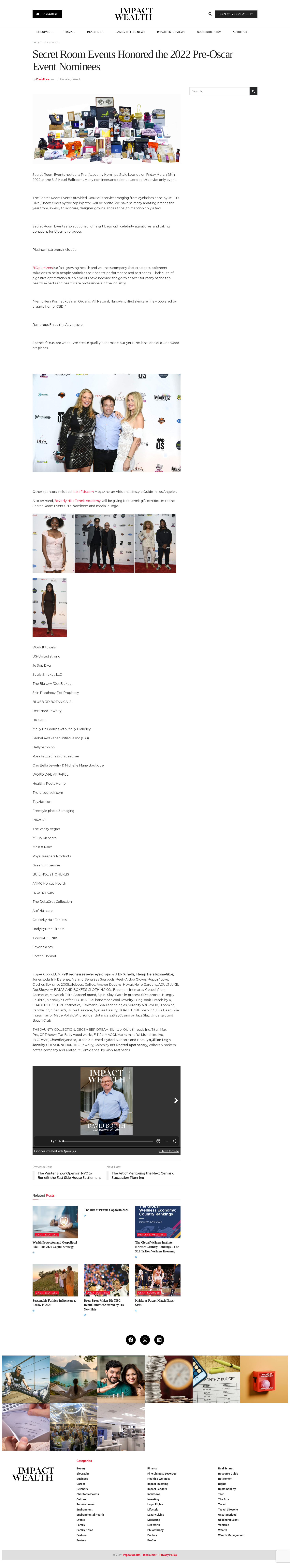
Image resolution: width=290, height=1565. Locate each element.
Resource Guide (228, 1473)
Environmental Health (90, 1514)
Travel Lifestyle (228, 1509)
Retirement (225, 1478)
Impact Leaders (157, 1489)
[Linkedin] (159, 1340)
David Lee (42, 79)
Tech (221, 1494)
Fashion (82, 1535)
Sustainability (227, 1489)
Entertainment (86, 1504)
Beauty (81, 1468)
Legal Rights (155, 1504)
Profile (151, 1540)
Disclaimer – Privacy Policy (160, 1555)
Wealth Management (231, 1535)
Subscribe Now (209, 31)
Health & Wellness (151, 1234)
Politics (152, 1535)
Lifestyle (43, 31)
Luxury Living (155, 1514)
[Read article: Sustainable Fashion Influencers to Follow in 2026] (55, 1280)
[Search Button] (210, 14)
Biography (83, 1473)
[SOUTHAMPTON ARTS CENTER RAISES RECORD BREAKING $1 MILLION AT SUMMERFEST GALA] (73, 1427)
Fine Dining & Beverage (162, 1473)
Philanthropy (155, 1530)
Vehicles (223, 1524)
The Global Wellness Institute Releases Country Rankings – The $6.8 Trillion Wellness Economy (157, 1247)
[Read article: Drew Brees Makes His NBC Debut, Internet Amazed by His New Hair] (106, 1280)
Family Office (85, 1530)
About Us (240, 31)
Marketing (153, 1519)
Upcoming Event (228, 1519)
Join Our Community (236, 14)
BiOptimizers (43, 268)
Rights (222, 1483)
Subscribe (49, 13)
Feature (81, 1540)
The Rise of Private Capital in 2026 (106, 1210)
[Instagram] (145, 1340)
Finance (152, 1468)
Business (82, 1478)
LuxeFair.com (83, 492)
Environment (85, 1509)
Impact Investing (157, 1483)
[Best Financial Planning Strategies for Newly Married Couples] (121, 1379)
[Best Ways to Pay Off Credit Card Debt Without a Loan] (169, 1379)
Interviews (153, 1494)
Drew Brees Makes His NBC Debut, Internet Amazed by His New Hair (104, 1305)
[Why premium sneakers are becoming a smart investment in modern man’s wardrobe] (26, 1379)
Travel (70, 31)
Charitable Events (88, 1494)
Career (81, 1483)
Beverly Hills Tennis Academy (77, 501)
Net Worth (153, 1524)
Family (81, 1524)
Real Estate (225, 1468)
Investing (94, 31)
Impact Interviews (171, 31)
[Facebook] (131, 1340)
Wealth (222, 1530)
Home (36, 41)
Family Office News (130, 31)
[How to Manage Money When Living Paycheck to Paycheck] (26, 1427)
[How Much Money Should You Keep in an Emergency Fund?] (264, 1379)
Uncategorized (51, 41)
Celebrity (82, 1489)
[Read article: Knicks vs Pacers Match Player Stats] (158, 1280)
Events (81, 1519)
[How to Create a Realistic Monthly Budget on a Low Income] (216, 1379)
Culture (81, 1499)
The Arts (223, 1499)
